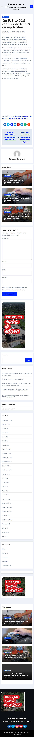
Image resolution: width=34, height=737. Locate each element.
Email (4, 270)
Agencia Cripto (11, 32)
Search (5, 355)
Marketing (5, 561)
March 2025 (5, 445)
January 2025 (6, 453)
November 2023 (7, 511)
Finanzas (5, 557)
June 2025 (5, 432)
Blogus (26, 732)
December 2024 (7, 457)
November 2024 (7, 461)
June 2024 (5, 482)
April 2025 (5, 441)
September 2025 (7, 420)
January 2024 (6, 503)
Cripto (4, 549)
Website (4, 277)
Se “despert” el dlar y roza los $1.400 (16, 198)
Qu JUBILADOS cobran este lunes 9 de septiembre (16, 24)
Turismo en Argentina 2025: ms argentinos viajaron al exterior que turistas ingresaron (16, 675)
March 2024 (5, 495)
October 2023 (6, 515)
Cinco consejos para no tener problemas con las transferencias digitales (24, 137)
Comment (5, 238)
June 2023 (5, 532)
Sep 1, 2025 (20, 182)
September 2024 (7, 470)
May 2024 (5, 486)
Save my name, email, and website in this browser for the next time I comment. (14, 289)
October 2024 (6, 466)
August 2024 (6, 474)
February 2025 (6, 449)
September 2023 (7, 520)
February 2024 (6, 499)
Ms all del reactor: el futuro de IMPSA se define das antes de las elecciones (15, 657)
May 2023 (5, 536)
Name (4, 262)
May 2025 (5, 437)
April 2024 (5, 491)
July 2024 (5, 478)
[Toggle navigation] (2, 6)
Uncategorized (6, 565)
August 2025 (6, 424)
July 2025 (5, 428)
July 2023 (5, 528)
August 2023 (6, 524)
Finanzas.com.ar (16, 4)
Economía (6, 17)
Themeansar (17, 734)
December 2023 (7, 507)
